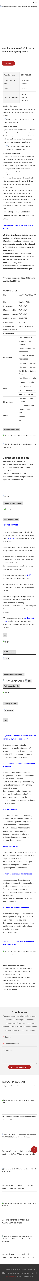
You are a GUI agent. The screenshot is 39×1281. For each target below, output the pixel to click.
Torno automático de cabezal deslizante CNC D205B (19, 1118)
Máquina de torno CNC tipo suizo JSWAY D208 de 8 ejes (16, 1221)
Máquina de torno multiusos (12, 1086)
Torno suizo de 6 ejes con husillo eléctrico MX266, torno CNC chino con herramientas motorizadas (18, 1256)
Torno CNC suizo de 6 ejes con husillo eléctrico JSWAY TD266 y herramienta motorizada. (18, 1153)
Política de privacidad (25, 1276)
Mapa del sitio (11, 1276)
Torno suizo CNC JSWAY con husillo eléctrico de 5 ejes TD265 (17, 1187)
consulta (8, 63)
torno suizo (28, 1086)
